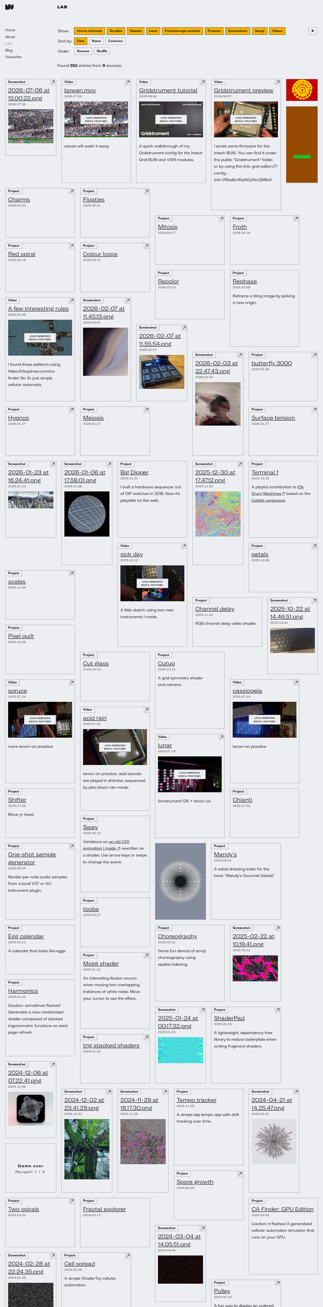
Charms (19, 199)
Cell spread (79, 1263)
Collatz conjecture (268, 500)
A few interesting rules (38, 308)
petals (260, 554)
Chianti (242, 799)
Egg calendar (26, 936)
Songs (260, 31)
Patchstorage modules (182, 31)
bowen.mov (80, 90)
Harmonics (23, 990)
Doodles (116, 31)
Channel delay (214, 608)
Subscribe (13, 57)
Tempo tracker (197, 1099)
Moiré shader (101, 963)
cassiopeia (247, 690)
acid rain (95, 717)
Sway (90, 827)
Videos (277, 31)
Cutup (166, 663)
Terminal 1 (265, 472)
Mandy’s (225, 854)
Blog (9, 50)
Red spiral (21, 253)
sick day (131, 554)
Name (96, 41)
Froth (240, 226)
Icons (153, 31)
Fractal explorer (104, 1209)
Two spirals (23, 1209)
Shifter (17, 799)
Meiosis (93, 417)
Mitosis (168, 226)
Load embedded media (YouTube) (96, 119)
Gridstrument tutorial (168, 90)
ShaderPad (229, 1018)
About (10, 37)
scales (17, 581)
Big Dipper (134, 472)
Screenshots (237, 31)
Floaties (94, 199)
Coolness (115, 41)
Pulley (222, 1290)
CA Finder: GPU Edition (283, 1209)
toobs (91, 908)
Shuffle (102, 51)
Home (10, 30)
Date (80, 41)
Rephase (245, 281)
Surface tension (273, 417)
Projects (214, 31)
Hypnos (18, 417)
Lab (62, 6)
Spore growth (195, 1181)
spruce (17, 690)
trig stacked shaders (111, 1045)
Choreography (177, 936)
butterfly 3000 (272, 363)
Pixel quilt (21, 635)
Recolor (168, 281)
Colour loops (100, 253)
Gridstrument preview (243, 90)
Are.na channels (89, 31)
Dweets (136, 31)
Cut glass (96, 663)
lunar (165, 745)
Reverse (83, 51)
